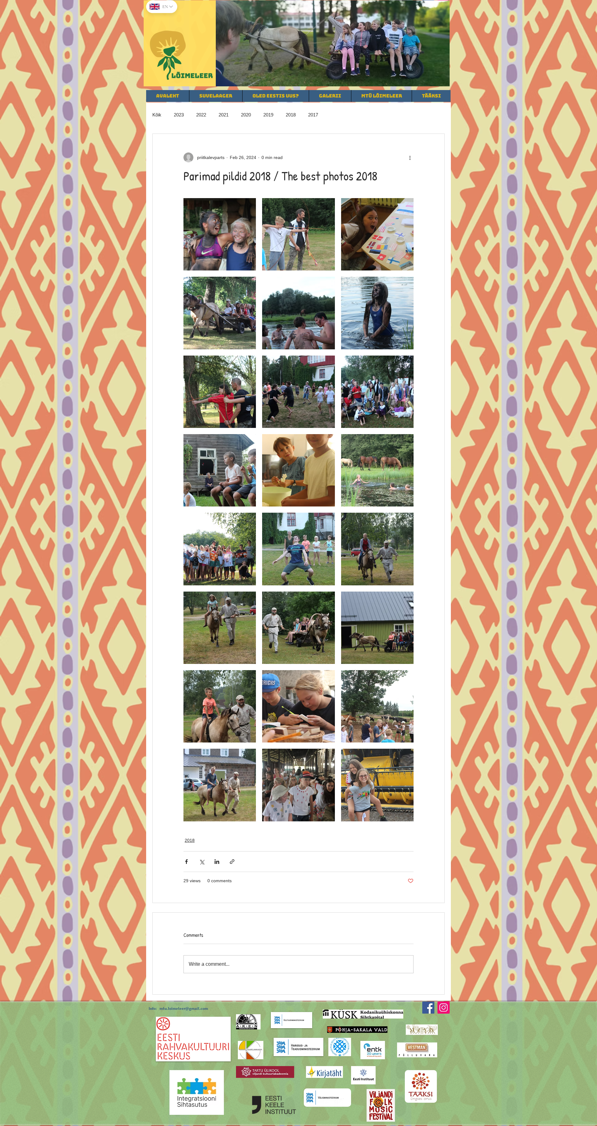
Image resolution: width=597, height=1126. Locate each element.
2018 (291, 114)
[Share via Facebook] (186, 862)
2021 (224, 114)
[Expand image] (219, 234)
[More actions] (410, 157)
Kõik (156, 114)
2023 (179, 114)
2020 (246, 114)
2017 (313, 114)
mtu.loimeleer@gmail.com (184, 1008)
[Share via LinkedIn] (217, 862)
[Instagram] (443, 1007)
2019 (268, 114)
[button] (333, 43)
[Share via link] (232, 862)
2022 (201, 114)
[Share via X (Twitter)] (202, 862)
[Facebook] (428, 1007)
